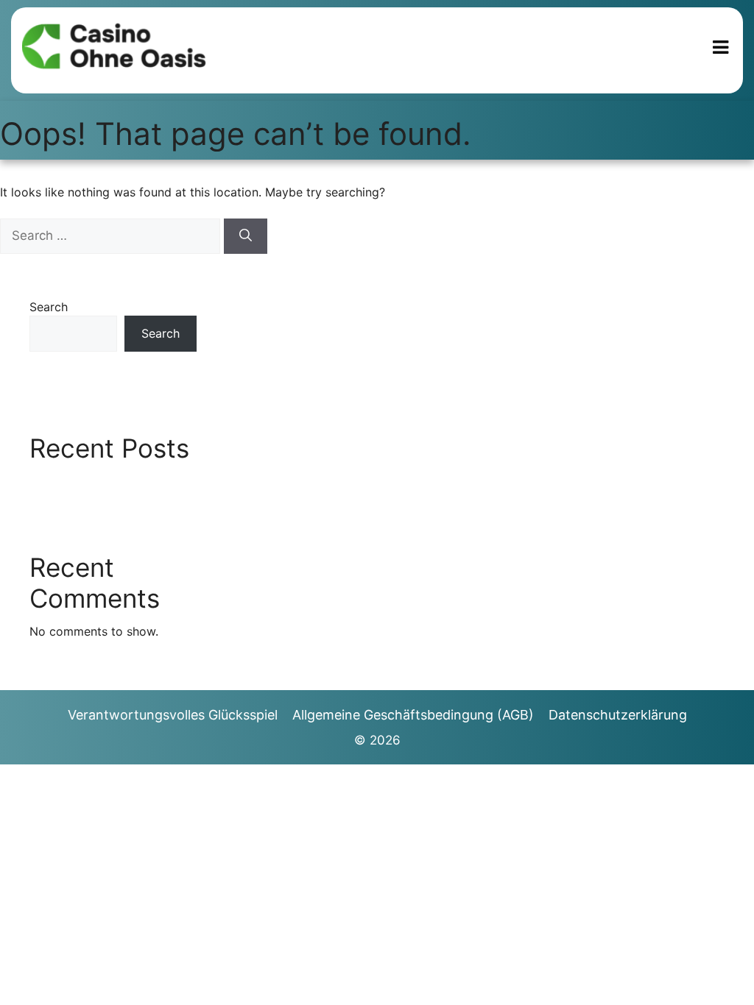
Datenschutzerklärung (618, 714)
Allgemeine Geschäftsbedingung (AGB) (413, 714)
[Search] (245, 236)
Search (48, 306)
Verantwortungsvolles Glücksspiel (173, 714)
